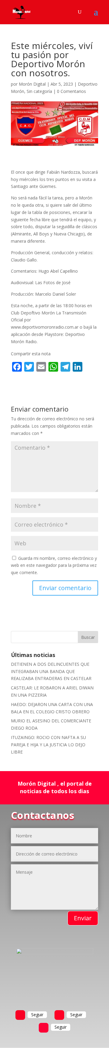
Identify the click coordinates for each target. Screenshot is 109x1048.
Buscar (88, 637)
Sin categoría (39, 91)
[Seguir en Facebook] (20, 1015)
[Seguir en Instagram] (43, 1028)
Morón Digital (32, 84)
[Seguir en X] (59, 1015)
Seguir (37, 1014)
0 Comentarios (71, 91)
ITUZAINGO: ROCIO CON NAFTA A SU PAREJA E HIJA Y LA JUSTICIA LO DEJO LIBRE (48, 744)
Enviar (83, 918)
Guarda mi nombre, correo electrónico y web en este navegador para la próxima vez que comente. (54, 565)
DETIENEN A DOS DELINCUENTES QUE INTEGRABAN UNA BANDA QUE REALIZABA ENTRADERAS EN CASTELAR (51, 671)
